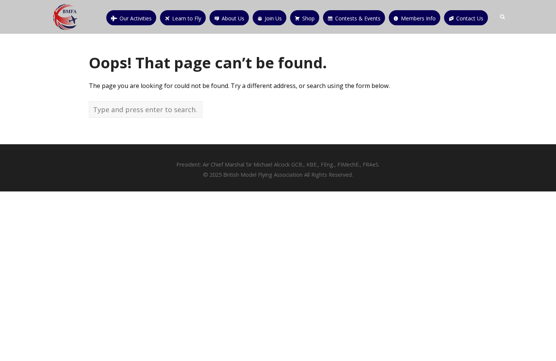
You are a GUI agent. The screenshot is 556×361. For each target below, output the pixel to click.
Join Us (273, 18)
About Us (233, 18)
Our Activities (136, 18)
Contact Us (469, 18)
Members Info (418, 18)
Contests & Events (358, 18)
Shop (308, 18)
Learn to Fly (186, 18)
